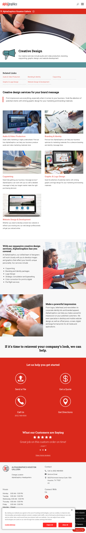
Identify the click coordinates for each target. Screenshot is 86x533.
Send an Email (52, 474)
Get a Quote (80, 512)
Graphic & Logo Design (10, 82)
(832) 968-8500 (20, 415)
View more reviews (43, 455)
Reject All (50, 525)
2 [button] (43, 450)
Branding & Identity (34, 77)
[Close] (72, 510)
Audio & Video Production (11, 77)
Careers (80, 524)
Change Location (17, 475)
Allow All (65, 525)
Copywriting (57, 77)
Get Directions (65, 412)
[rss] (46, 497)
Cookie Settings (10, 525)
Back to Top (80, 530)
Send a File (80, 518)
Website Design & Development (38, 82)
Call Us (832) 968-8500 (55, 471)
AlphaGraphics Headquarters (21, 477)
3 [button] (45, 450)
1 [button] (40, 450)
